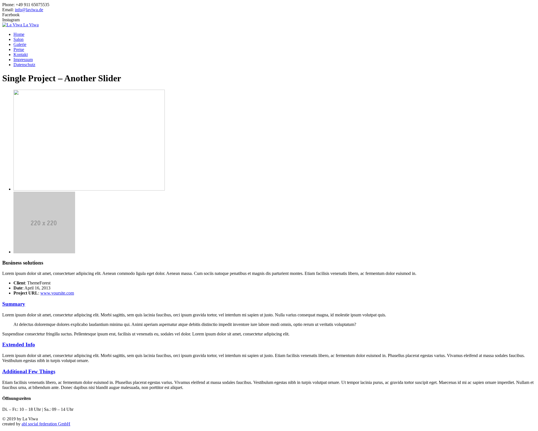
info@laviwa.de (29, 9)
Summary (13, 304)
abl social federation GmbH (46, 423)
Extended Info (18, 344)
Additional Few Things (28, 371)
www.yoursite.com (57, 293)
